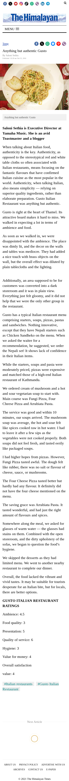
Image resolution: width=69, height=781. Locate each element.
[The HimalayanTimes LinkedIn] (42, 3)
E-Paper (51, 769)
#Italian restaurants (18, 684)
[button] (12, 29)
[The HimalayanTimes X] (10, 3)
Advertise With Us (53, 764)
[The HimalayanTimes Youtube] (16, 3)
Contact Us (35, 769)
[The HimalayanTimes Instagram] (21, 3)
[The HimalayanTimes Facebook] (5, 3)
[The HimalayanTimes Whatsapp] (32, 3)
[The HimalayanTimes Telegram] (48, 3)
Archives (19, 769)
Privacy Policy (28, 764)
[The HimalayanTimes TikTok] (26, 3)
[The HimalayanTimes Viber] (37, 3)
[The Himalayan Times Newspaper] (34, 17)
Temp (6, 43)
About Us (10, 764)
